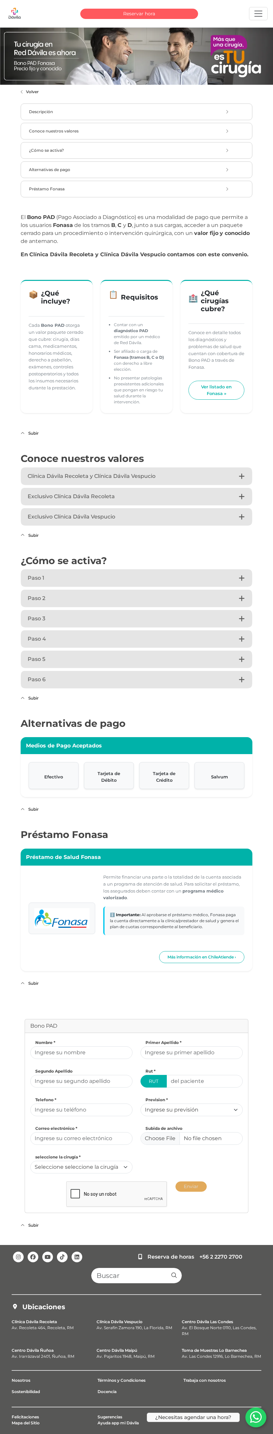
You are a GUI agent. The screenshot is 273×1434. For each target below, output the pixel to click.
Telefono (45, 1099)
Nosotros (21, 1380)
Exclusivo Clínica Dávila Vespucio (71, 516)
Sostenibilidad (26, 1391)
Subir (33, 433)
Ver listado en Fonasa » (216, 390)
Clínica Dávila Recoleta (34, 1321)
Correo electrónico (56, 1128)
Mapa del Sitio (26, 1422)
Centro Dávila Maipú (117, 1350)
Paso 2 (36, 598)
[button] (174, 1276)
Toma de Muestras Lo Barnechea (214, 1350)
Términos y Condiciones (121, 1380)
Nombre (45, 1042)
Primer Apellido (163, 1042)
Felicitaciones (25, 1416)
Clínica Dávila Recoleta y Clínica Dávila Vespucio (91, 476)
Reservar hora (139, 14)
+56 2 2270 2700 (220, 1257)
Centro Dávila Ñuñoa (33, 1350)
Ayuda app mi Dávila (118, 1422)
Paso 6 (37, 679)
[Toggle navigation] (258, 13)
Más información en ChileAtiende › (201, 956)
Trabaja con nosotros (204, 1380)
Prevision (156, 1099)
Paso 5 (36, 659)
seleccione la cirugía (58, 1156)
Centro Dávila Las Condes (207, 1321)
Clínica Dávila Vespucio (119, 1321)
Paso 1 (36, 578)
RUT (153, 1081)
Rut (150, 1071)
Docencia (107, 1391)
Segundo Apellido (54, 1071)
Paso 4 (37, 639)
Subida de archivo (163, 1128)
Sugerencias (110, 1416)
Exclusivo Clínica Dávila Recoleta (71, 496)
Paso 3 (36, 618)
